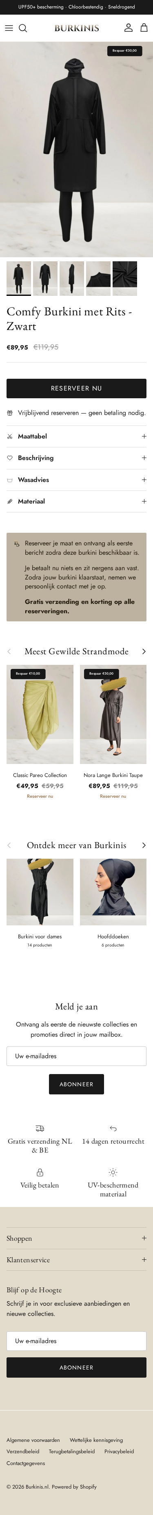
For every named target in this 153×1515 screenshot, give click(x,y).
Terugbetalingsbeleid (72, 1451)
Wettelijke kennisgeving (96, 1440)
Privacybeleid (119, 1451)
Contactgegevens (26, 1463)
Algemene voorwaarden (33, 1440)
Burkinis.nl (37, 1487)
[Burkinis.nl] (76, 28)
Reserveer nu (76, 388)
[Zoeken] (27, 28)
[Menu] (9, 28)
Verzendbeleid (23, 1451)
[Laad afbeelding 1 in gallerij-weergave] (76, 149)
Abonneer (76, 1084)
